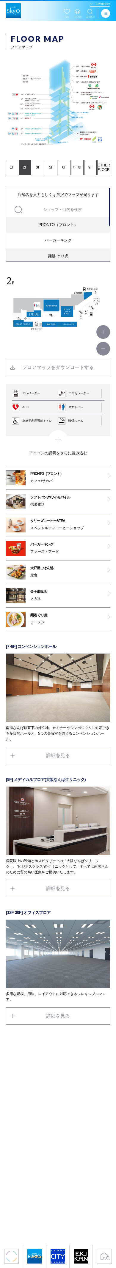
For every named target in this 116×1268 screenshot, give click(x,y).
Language (103, 3)
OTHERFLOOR (104, 167)
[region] (58, 224)
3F (38, 167)
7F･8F (77, 167)
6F (64, 167)
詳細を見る (58, 755)
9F (90, 167)
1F (12, 167)
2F (25, 167)
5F (51, 167)
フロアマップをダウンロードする (58, 367)
